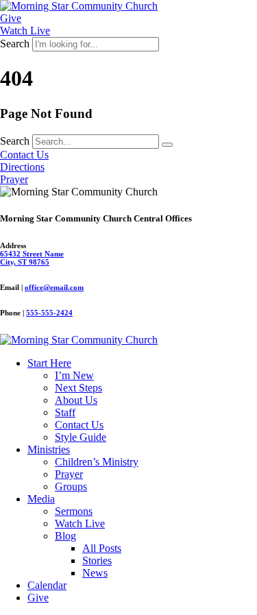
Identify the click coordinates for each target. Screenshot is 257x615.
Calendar (46, 585)
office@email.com (54, 287)
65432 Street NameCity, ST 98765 (32, 258)
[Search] (167, 145)
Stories (97, 560)
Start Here (49, 363)
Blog (65, 536)
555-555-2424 (49, 313)
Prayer (69, 474)
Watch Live (80, 523)
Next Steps (78, 388)
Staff (65, 412)
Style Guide (80, 437)
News (95, 573)
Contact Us (79, 425)
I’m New (74, 375)
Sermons (74, 511)
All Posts (101, 548)
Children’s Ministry (96, 462)
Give (38, 597)
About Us (76, 400)
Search (14, 43)
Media (41, 499)
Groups (71, 486)
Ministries (48, 449)
